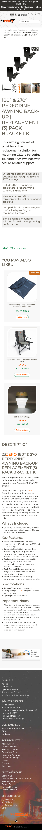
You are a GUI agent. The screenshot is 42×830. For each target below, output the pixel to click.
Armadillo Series (9, 747)
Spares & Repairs (17, 30)
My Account (7, 799)
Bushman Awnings (10, 758)
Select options (22, 375)
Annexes (6, 760)
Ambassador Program (12, 692)
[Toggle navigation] (38, 14)
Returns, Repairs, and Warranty (16, 779)
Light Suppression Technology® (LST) (19, 710)
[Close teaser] (16, 821)
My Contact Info (9, 805)
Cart (4, 808)
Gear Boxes (7, 766)
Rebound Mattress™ (11, 716)
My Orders (7, 802)
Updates (6, 734)
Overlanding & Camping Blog (15, 695)
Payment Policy (9, 781)
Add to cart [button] (22, 317)
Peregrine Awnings (11, 755)
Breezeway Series (10, 752)
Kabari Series (8, 744)
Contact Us (7, 687)
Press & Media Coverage (13, 719)
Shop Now (21, 4)
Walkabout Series (10, 749)
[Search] (38, 22)
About (5, 684)
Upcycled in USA (9, 713)
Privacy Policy (8, 784)
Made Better (8, 705)
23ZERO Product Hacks (13, 728)
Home (6, 30)
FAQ (4, 731)
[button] (21, 654)
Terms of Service (9, 787)
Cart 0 (33, 14)
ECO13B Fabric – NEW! (12, 707)
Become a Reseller (10, 689)
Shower (5, 763)
